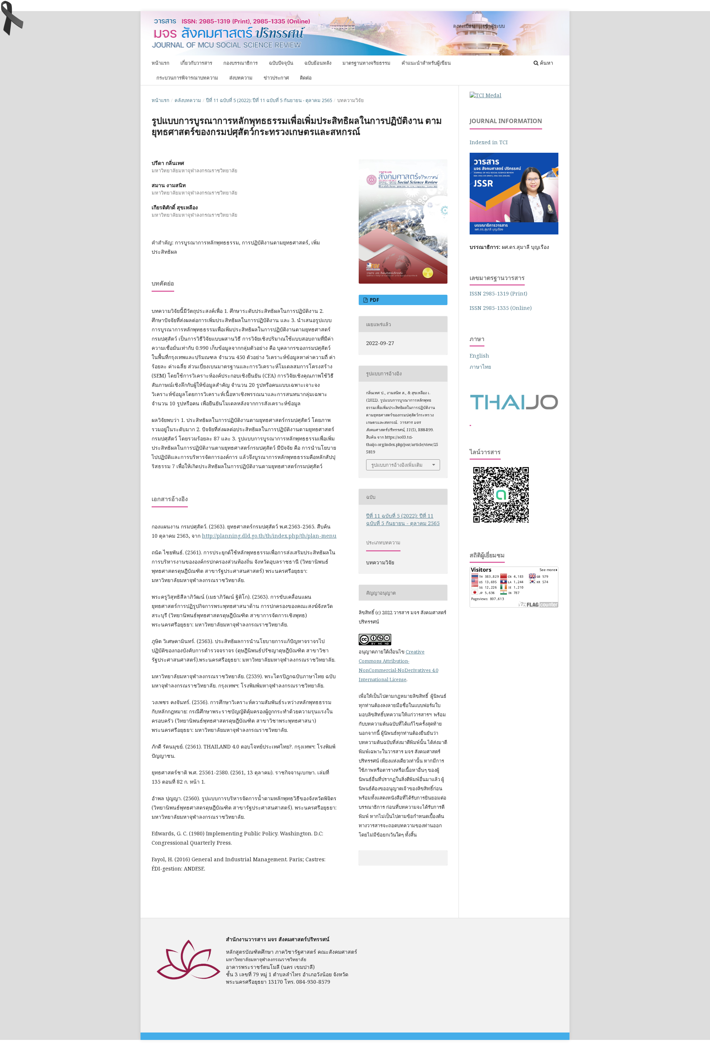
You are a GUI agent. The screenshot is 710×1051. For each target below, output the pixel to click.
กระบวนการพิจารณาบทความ (187, 77)
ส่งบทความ (241, 77)
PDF (374, 300)
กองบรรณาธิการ (240, 63)
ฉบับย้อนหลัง (317, 63)
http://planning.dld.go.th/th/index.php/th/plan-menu (269, 535)
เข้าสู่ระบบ (494, 26)
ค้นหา (545, 62)
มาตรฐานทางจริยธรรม (366, 63)
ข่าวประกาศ (276, 77)
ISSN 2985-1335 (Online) (501, 307)
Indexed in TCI (489, 142)
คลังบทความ (188, 100)
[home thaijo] (514, 407)
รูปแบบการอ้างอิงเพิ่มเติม (397, 465)
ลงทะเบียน (464, 26)
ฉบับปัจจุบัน (281, 63)
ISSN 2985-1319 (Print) (498, 293)
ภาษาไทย (480, 366)
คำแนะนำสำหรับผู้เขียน (426, 63)
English (479, 355)
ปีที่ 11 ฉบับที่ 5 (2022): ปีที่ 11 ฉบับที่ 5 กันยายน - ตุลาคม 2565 (269, 100)
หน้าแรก (160, 63)
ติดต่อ (306, 77)
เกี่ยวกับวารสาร (196, 63)
